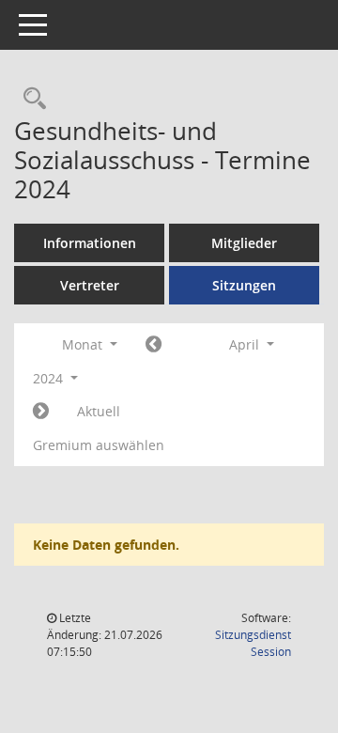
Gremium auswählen (98, 445)
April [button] (246, 344)
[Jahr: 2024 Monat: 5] (41, 412)
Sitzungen (244, 285)
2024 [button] (50, 378)
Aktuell (98, 411)
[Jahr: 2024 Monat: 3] (153, 345)
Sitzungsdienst (253, 643)
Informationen (89, 243)
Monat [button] (84, 344)
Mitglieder (244, 243)
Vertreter (89, 285)
